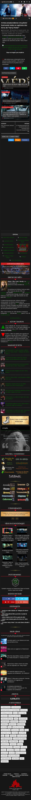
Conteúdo (24, 774)
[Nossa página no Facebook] (19, 2)
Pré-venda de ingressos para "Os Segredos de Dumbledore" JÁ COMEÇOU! (18, 672)
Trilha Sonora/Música (14, 755)
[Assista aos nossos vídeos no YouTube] (24, 2)
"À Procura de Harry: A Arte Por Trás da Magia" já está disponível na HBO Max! (16, 358)
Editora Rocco (12, 724)
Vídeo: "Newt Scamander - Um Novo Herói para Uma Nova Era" (22, 564)
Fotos (14, 32)
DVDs (16, 718)
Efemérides (4, 77)
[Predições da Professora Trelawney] (22, 468)
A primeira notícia (8, 241)
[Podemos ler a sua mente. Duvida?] (22, 463)
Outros (27, 32)
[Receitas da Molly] (8, 459)
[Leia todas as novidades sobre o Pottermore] (15, 476)
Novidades (22, 32)
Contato (16, 774)
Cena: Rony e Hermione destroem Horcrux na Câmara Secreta (22, 551)
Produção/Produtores (7, 747)
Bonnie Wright (22, 713)
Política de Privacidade (21, 775)
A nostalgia (24, 250)
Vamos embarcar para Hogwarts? (12, 101)
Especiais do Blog (6, 730)
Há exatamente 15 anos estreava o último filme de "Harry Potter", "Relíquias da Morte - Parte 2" (17, 351)
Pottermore (13, 744)
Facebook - (25, 140)
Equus (9, 727)
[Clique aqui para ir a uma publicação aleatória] (15, 420)
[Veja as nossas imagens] (27, 2)
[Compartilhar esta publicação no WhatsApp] (24, 68)
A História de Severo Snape (7, 551)
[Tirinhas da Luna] (8, 467)
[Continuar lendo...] (15, 318)
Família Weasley (5, 315)
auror (27, 281)
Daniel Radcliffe (23, 718)
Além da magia (23, 237)
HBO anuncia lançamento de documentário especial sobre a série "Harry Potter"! (17, 365)
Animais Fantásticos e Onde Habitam (10, 710)
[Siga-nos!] (22, 2)
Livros (17, 32)
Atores (15, 713)
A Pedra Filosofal (16, 707)
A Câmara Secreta (6, 707)
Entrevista (4, 727)
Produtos (20, 744)
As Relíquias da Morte (7, 107)
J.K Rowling (14, 733)
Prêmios (3, 750)
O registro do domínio (8, 250)
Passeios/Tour (5, 744)
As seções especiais (8, 247)
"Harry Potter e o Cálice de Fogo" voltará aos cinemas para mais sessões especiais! (17, 411)
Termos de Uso (16, 776)
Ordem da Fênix (13, 741)
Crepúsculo (4, 716)
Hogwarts (3, 292)
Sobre (11, 775)
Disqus (11, 140)
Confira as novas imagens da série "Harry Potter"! (16, 371)
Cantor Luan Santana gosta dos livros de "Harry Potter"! (14, 619)
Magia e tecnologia (23, 244)
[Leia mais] (14, 330)
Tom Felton (4, 755)
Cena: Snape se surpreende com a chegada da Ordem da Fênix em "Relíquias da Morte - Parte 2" (22, 538)
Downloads (22, 721)
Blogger (18, 140)
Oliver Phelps (5, 741)
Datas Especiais (5, 92)
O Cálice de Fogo (22, 735)
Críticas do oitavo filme (14, 716)
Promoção (23, 747)
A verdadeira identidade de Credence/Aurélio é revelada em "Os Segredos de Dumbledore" (17, 687)
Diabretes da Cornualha (22, 271)
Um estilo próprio (8, 244)
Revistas (17, 750)
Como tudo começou (8, 237)
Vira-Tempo (15, 758)
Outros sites (4, 33)
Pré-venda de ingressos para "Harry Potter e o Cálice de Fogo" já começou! (17, 404)
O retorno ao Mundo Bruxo (23, 241)
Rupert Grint (4, 753)
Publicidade (10, 750)
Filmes (21, 730)
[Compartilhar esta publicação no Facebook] (6, 68)
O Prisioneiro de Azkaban (20, 738)
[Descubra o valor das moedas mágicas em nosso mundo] (22, 472)
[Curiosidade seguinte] (17, 518)
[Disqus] (15, 164)
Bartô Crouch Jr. (17, 292)
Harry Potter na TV (6, 733)
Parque (21, 741)
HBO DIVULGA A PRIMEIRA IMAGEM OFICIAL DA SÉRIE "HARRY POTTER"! (17, 391)
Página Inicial (7, 774)
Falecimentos (15, 730)
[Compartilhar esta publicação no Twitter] (12, 68)
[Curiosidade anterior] (12, 518)
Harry (8, 313)
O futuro (23, 256)
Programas (16, 747)
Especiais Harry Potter (7, 32)
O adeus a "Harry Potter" (8, 256)
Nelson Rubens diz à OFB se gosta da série (13, 617)
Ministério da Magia (23, 283)
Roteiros (23, 750)
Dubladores (4, 724)
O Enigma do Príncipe (7, 738)
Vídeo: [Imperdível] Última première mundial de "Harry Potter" (14, 614)
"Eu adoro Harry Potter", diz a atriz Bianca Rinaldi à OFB (15, 623)
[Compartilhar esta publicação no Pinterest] (18, 68)
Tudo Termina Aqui (6, 758)
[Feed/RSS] (29, 2)
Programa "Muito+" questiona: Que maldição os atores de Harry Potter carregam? (7, 538)
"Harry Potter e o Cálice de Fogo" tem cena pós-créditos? (17, 397)
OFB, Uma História (16, 260)
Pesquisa (5, 775)
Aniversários (24, 710)
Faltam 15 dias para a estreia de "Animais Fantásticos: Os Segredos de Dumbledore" (18, 680)
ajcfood (4, 37)
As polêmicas (23, 247)
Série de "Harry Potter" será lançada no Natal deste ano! (17, 378)
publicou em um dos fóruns (15, 37)
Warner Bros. (5, 761)
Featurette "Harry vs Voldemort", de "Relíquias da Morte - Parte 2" (7, 565)
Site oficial (11, 753)
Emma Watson (21, 724)
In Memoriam (23, 253)
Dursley (19, 313)
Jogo (3, 735)
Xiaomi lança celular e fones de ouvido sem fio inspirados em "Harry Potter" (17, 664)
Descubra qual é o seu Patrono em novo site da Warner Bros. (18, 641)
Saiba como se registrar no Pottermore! (18, 649)
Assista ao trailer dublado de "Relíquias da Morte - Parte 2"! (15, 611)
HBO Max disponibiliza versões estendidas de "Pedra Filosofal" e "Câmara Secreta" (18, 656)
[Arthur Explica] (8, 463)
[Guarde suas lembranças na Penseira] (22, 459)
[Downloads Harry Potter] (8, 472)
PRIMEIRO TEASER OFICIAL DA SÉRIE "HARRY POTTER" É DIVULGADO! (15, 384)
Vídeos (21, 758)
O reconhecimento (9, 253)
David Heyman (14, 721)
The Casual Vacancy (20, 753)
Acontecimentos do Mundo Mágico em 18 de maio (15, 85)
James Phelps (22, 733)
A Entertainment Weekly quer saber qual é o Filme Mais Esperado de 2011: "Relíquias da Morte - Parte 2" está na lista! (14, 114)
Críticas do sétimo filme (7, 718)
